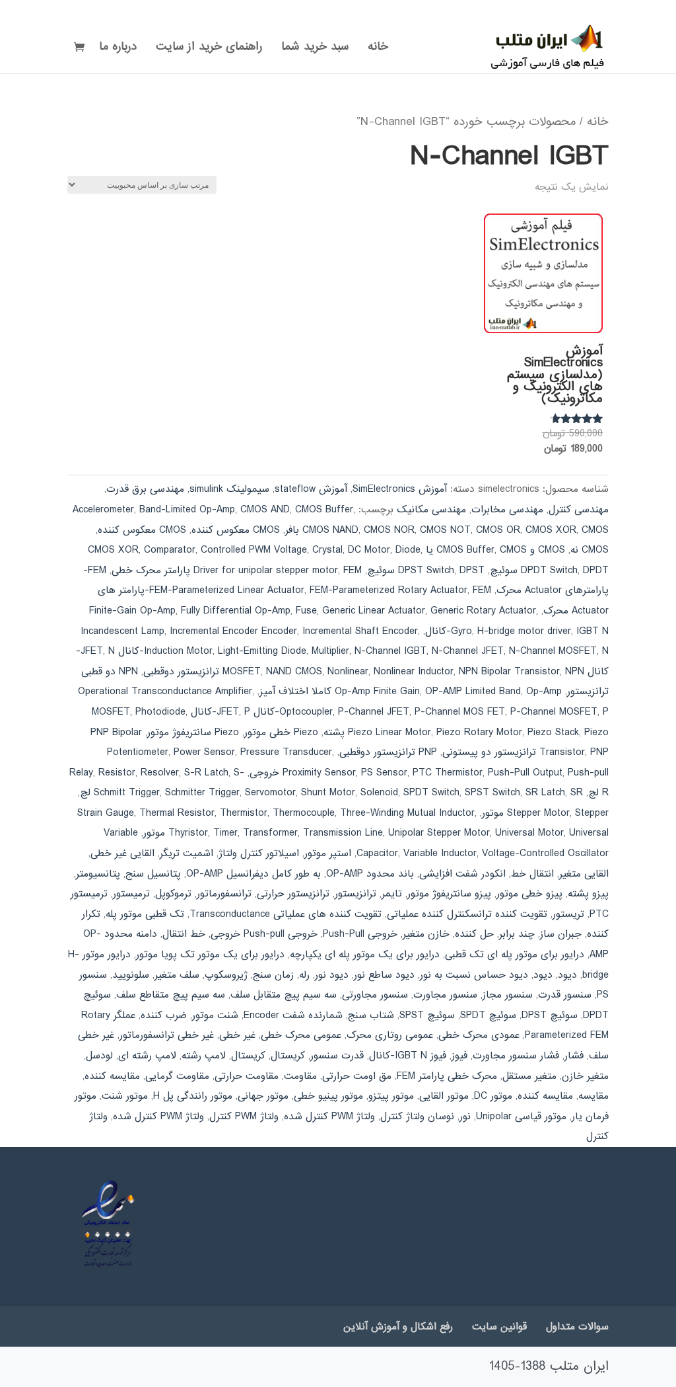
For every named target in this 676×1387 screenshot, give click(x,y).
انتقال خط (532, 874)
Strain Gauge (105, 813)
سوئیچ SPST (427, 1015)
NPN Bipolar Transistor (509, 672)
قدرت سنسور (337, 1056)
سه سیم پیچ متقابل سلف (283, 995)
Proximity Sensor (319, 773)
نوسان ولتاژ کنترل (417, 1117)
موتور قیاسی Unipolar (521, 1117)
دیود (543, 975)
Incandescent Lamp (122, 631)
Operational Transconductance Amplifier (165, 691)
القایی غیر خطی (122, 853)
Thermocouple (304, 813)
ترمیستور (131, 894)
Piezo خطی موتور (281, 732)
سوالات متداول (577, 1327)
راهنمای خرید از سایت (209, 49)
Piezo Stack (553, 732)
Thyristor (188, 833)
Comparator (169, 550)
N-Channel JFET (468, 651)
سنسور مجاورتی (375, 995)
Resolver (160, 773)
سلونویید (130, 975)
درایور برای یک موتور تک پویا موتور (210, 955)
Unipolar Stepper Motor (439, 833)
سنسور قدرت (565, 995)
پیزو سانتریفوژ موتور (449, 894)
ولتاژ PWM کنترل (244, 1117)
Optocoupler (306, 712)
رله (304, 975)
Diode (408, 550)
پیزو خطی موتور (529, 894)
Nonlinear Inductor (414, 672)
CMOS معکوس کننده (142, 530)
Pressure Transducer (286, 752)
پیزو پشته (588, 894)
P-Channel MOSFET (553, 712)
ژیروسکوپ (226, 975)
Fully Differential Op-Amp (235, 611)
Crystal (327, 550)
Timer (225, 833)
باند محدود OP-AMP (370, 874)
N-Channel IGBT (390, 651)
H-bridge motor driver (524, 631)
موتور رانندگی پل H (192, 1096)
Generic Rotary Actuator (483, 611)
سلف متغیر (176, 975)
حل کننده (474, 934)
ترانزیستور (355, 894)
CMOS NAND (330, 530)
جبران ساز (561, 934)
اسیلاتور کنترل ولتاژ (259, 853)
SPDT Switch (431, 793)
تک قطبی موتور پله (145, 914)
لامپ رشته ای (147, 1056)
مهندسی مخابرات (507, 510)
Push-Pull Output (525, 773)
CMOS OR (498, 530)
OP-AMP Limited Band (473, 691)
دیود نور (332, 975)
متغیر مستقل (529, 1076)
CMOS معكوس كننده (235, 530)
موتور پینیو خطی (328, 1096)
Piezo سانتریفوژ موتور (193, 732)
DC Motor (369, 550)
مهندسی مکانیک (431, 510)
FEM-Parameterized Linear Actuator (226, 590)
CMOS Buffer (324, 510)
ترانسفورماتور (224, 894)
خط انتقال (183, 934)
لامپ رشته (204, 1056)
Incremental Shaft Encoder (360, 631)
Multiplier (330, 651)
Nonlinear (347, 672)
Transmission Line (343, 833)
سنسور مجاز (508, 995)
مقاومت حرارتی (247, 1076)
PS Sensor (384, 773)
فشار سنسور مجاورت (516, 1056)
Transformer (270, 833)
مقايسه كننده (112, 1076)
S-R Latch (206, 773)
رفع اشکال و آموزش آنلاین (398, 1327)
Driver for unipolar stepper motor (265, 570)
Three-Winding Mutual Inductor (407, 813)
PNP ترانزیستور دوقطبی (388, 752)
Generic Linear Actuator (373, 611)
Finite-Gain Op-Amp (132, 611)
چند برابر (517, 934)
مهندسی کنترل (579, 510)
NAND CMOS (294, 672)
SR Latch (545, 793)
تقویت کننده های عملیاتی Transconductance (285, 914)
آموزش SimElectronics (400, 489)
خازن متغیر (426, 934)
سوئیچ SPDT (488, 1015)
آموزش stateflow (311, 489)
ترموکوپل (173, 894)
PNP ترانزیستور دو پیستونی (525, 752)
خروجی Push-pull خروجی (264, 934)
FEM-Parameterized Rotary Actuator (388, 590)
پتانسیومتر (98, 874)
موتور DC (493, 1096)
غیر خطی (237, 1035)
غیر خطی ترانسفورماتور (166, 1035)
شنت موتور (215, 1015)
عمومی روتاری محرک (390, 1035)
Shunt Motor (328, 793)
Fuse (306, 611)
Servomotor (270, 793)
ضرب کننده (164, 1015)
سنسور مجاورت (445, 995)
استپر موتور (327, 853)
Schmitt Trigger (127, 793)
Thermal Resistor (177, 813)
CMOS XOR (550, 530)
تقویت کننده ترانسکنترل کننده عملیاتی (467, 914)
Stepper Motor (538, 813)
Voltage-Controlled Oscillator (545, 853)
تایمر (392, 894)
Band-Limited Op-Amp (187, 510)
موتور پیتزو (391, 1096)
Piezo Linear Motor (389, 732)
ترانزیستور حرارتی (293, 894)
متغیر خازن (585, 1076)
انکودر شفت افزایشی (462, 874)
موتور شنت (125, 1096)
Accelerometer (103, 510)
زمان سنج (273, 975)
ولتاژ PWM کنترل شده (158, 1117)
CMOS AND (265, 510)
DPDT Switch (549, 570)
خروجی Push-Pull (360, 934)
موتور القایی (444, 1096)
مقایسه (593, 1096)
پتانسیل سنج (153, 874)
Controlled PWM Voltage (254, 550)
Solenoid (379, 793)
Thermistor (243, 813)
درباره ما (118, 49)
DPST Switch (426, 570)
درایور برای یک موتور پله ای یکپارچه (365, 955)
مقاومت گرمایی (177, 1076)
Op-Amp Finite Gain (377, 691)
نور (465, 1117)
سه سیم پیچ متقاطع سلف (170, 995)
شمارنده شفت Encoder (293, 1015)
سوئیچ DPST (550, 1015)
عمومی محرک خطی (301, 1035)
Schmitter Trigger (202, 793)
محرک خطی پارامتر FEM (447, 1076)
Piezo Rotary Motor (479, 732)
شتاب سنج (371, 1015)
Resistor (116, 773)
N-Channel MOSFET (553, 651)
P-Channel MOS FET (460, 712)
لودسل (99, 1056)
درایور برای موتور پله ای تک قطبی (514, 955)
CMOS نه (589, 550)
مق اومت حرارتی (356, 1076)
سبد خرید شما (315, 49)
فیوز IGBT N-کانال (407, 1056)
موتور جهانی (263, 1096)
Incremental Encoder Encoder (233, 631)
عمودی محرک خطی (479, 1035)
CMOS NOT (445, 530)
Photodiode (160, 712)
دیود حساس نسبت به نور (474, 975)
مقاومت (300, 1076)
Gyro (461, 631)
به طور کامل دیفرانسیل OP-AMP (253, 874)
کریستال (248, 1056)
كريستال (288, 1056)
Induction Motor (178, 651)
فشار (574, 1056)
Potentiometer (137, 752)
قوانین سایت (499, 1327)
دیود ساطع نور (384, 975)
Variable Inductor (440, 853)
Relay (81, 773)
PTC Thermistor (448, 773)
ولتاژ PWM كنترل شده (329, 1117)
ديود (567, 975)
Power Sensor (204, 752)
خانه (378, 49)
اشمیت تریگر (186, 853)
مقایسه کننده (545, 1096)
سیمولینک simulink (229, 489)
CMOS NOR (389, 530)
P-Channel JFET (373, 712)
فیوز (459, 1056)
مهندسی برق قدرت (145, 489)
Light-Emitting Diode (262, 651)
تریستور (568, 914)
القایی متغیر (584, 874)
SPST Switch (492, 793)
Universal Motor (529, 833)
